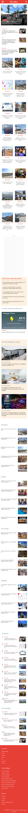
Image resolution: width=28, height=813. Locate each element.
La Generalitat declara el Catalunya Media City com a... (8, 612)
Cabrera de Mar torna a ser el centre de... (8, 551)
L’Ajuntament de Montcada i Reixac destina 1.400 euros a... (8, 508)
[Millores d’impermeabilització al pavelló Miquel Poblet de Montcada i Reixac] (7, 195)
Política (3, 753)
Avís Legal (4, 796)
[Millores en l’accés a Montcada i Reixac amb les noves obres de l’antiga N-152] (20, 129)
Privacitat (3, 798)
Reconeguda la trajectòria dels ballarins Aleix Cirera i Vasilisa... (9, 499)
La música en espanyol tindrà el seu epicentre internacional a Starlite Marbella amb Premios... (12, 287)
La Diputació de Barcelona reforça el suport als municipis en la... (11, 646)
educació (4, 48)
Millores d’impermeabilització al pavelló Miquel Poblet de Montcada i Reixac (7, 206)
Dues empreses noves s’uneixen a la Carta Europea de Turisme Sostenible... (11, 694)
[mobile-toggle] (2, 1)
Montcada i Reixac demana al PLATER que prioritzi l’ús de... (7, 139)
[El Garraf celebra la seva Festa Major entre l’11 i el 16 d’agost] (22, 544)
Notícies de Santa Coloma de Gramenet (9, 780)
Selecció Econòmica (6, 362)
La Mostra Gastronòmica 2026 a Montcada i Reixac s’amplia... (7, 560)
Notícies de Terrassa (5, 773)
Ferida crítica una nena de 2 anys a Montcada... (8, 447)
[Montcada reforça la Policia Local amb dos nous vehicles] (20, 195)
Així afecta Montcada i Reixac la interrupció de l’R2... (7, 466)
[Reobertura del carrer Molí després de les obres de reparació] (20, 107)
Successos (7, 69)
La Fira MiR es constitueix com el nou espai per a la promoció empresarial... (12, 22)
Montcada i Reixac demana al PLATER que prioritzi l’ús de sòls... (10, 667)
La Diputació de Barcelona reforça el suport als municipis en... (7, 95)
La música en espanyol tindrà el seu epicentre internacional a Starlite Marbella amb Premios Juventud (14, 414)
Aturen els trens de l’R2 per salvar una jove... (9, 429)
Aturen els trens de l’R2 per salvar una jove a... (7, 72)
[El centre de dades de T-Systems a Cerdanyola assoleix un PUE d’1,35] (14, 352)
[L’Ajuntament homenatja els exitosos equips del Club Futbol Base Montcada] (22, 492)
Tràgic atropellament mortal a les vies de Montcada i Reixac (20, 95)
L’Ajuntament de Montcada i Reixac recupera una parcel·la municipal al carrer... (10, 680)
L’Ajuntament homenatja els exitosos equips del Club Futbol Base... (8, 490)
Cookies (3, 800)
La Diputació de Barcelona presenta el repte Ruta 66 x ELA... (11, 639)
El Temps (4, 330)
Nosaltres (3, 804)
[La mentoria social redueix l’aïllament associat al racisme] (20, 63)
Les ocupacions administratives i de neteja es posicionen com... (8, 603)
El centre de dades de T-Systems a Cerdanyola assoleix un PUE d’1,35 (14, 364)
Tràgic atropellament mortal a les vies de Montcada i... (8, 438)
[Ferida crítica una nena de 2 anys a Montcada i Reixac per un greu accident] (7, 173)
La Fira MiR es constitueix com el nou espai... (8, 585)
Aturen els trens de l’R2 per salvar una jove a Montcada (10, 720)
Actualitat (4, 29)
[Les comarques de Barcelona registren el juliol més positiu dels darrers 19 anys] (22, 596)
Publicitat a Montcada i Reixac (7, 802)
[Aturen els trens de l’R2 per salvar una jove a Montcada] (7, 63)
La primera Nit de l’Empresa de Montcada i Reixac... (7, 621)
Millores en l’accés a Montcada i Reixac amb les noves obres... (10, 673)
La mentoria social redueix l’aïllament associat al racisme (20, 73)
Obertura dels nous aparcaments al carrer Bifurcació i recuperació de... (7, 228)
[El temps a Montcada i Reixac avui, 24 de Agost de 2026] (14, 320)
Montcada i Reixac (5, 751)
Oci (4, 731)
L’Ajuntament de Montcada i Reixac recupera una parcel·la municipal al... (7, 161)
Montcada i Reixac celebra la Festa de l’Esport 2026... (8, 518)
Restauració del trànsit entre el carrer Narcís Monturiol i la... (20, 227)
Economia (3, 761)
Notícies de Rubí (5, 788)
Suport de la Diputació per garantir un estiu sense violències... (20, 161)
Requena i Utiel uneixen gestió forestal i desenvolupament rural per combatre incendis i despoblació (10, 52)
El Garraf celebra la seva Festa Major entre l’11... (8, 542)
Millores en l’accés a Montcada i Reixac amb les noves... (20, 139)
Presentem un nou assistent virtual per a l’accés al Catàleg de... (11, 653)
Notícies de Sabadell (5, 776)
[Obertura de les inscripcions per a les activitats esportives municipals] (22, 483)
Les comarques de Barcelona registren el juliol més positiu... (8, 594)
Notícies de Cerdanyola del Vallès (8, 784)
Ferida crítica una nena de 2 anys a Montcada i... (7, 182)
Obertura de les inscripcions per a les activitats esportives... (8, 481)
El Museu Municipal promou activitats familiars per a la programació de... (9, 734)
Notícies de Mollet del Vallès (7, 778)
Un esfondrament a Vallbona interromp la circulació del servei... (9, 457)
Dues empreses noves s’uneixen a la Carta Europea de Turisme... (20, 183)
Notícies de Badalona (5, 771)
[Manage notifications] (25, 810)
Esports (3, 757)
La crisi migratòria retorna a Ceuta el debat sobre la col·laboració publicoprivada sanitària (13, 292)
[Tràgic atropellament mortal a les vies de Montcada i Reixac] (20, 85)
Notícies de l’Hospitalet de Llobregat (8, 782)
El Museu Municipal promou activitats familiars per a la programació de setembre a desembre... (9, 42)
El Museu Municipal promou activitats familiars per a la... (8, 533)
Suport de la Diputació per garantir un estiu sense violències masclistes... (11, 687)
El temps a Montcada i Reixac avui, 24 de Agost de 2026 (13, 332)
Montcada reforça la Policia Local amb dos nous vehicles (20, 205)
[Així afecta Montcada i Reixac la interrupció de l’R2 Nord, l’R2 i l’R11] (22, 468)
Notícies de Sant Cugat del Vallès (8, 786)
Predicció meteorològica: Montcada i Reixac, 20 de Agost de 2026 (13, 302)
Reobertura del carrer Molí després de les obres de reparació (20, 117)
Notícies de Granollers (6, 774)
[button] (26, 1)
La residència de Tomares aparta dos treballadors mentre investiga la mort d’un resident (13, 389)
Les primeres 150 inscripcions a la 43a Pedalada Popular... (9, 570)
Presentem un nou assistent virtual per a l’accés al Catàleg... (7, 117)
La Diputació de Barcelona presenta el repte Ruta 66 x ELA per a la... (10, 32)
